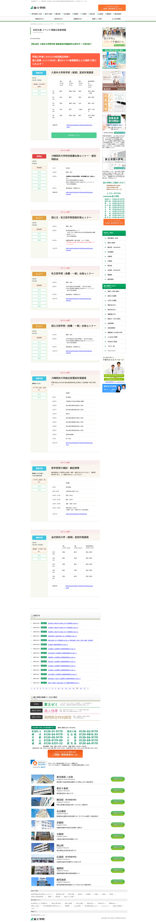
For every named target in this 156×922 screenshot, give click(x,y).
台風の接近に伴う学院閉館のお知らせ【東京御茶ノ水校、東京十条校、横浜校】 (70, 640)
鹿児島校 (58, 896)
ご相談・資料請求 (117, 905)
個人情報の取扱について (91, 905)
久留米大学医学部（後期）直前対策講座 (72, 72)
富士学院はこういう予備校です (39, 903)
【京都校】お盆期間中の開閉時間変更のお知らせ (62, 670)
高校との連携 (68, 903)
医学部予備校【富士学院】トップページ (41, 894)
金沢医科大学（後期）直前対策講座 (70, 537)
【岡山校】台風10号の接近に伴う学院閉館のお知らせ (63, 623)
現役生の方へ (90, 903)
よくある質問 (77, 905)
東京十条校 (71, 894)
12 (66, 688)
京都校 (96, 894)
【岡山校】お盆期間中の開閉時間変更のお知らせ (62, 661)
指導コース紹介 (35, 905)
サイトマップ (104, 905)
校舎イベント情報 (69, 896)
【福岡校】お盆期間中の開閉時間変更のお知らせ (62, 657)
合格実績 (67, 905)
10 (58, 688)
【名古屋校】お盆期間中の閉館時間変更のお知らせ (62, 653)
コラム (33, 908)
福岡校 (49, 896)
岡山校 (111, 894)
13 (69, 688)
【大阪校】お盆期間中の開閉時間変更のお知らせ (62, 666)
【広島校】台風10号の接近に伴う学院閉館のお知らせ (63, 627)
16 (81, 688)
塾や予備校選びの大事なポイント (52, 905)
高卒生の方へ (101, 903)
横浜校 (80, 894)
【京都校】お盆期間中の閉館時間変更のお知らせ (62, 649)
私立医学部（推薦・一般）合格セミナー (72, 273)
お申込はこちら (74, 135)
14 (73, 688)
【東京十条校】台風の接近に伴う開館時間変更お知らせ (63, 683)
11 (62, 688)
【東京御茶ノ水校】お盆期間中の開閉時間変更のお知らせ (64, 678)
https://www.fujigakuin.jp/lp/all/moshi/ (76, 514)
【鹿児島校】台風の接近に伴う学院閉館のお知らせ (62, 636)
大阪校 (103, 894)
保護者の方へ (112, 903)
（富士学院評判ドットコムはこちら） (115, 382)
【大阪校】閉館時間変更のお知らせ (58, 644)
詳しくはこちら (65, 705)
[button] (38, 764)
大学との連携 (79, 903)
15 (77, 688)
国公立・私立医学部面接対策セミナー (71, 217)
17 (84, 688)
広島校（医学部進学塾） (37, 896)
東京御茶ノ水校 (60, 894)
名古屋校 (88, 894)
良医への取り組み (56, 903)
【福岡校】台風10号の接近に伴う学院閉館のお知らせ (63, 632)
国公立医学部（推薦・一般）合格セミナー (73, 325)
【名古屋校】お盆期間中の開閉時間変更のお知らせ (62, 674)
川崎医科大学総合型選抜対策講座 (68, 378)
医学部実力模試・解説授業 (65, 468)
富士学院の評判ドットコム (38, 915)
